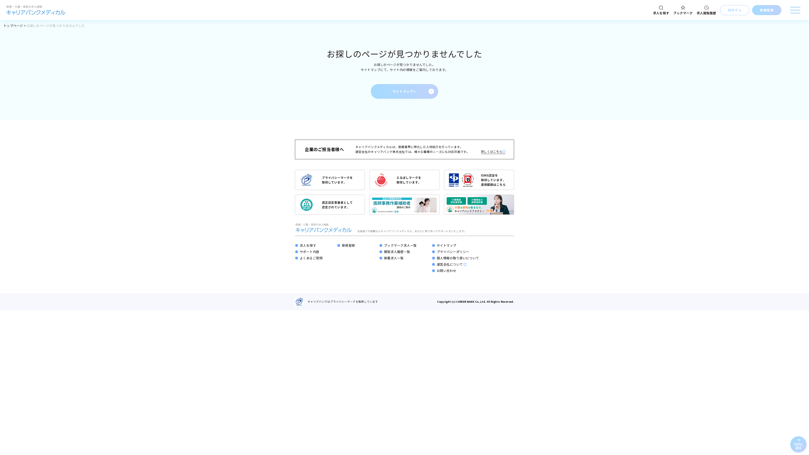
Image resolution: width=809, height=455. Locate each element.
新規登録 (348, 245)
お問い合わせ (446, 270)
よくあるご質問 (311, 258)
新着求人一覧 (394, 258)
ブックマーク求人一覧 (400, 245)
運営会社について (450, 264)
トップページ (13, 25)
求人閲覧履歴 (706, 13)
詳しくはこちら (491, 151)
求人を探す (661, 13)
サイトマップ (446, 245)
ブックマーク (683, 13)
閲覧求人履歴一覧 (397, 251)
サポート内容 (309, 251)
